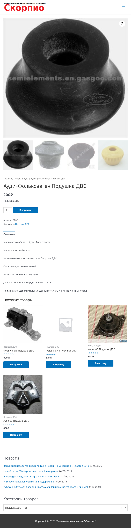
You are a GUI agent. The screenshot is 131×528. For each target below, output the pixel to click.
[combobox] (65, 507)
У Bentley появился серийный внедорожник (28, 481)
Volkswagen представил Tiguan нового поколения (31, 476)
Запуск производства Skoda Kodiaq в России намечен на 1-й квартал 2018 (46, 465)
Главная (7, 178)
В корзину (25, 210)
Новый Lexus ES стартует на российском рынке (30, 471)
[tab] (9, 234)
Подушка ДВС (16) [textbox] (63, 507)
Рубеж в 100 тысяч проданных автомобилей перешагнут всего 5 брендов (46, 487)
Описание (9, 234)
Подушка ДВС (21, 178)
